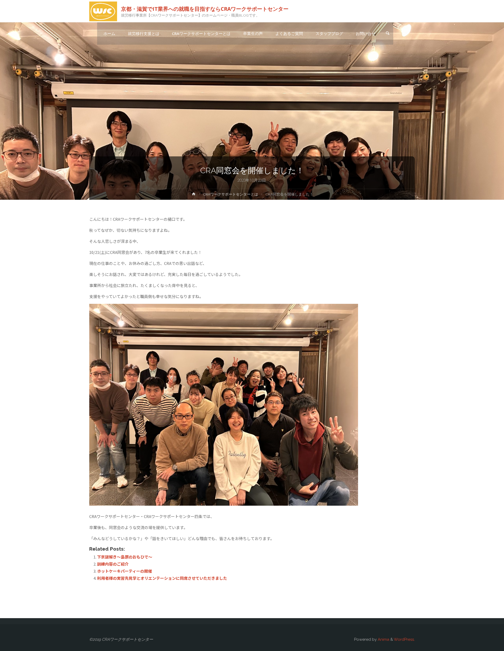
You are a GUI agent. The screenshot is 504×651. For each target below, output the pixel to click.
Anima (383, 639)
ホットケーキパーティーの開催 (124, 571)
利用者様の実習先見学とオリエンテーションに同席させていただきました (162, 578)
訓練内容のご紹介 (113, 564)
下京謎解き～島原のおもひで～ (124, 557)
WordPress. (404, 639)
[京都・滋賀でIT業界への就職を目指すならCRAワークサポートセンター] (103, 11)
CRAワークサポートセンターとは (230, 194)
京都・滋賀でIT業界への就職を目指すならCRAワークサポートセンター (204, 8)
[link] (387, 33)
